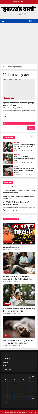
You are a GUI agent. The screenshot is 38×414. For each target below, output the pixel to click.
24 (5, 398)
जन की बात (7, 98)
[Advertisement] (19, 43)
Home (4, 365)
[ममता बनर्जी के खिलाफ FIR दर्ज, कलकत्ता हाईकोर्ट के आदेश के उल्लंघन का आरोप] (19, 295)
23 (33, 395)
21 (23, 395)
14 (23, 391)
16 (33, 391)
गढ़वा (6, 242)
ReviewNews (23, 412)
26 (14, 398)
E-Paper (5, 362)
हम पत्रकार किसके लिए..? (9, 187)
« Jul (4, 405)
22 (28, 395)
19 (14, 395)
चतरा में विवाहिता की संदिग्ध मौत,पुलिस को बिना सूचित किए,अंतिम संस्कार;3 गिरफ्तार (8, 170)
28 (23, 398)
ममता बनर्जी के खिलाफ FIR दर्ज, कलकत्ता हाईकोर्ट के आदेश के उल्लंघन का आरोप (8, 159)
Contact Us (6, 358)
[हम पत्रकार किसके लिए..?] (19, 233)
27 (19, 398)
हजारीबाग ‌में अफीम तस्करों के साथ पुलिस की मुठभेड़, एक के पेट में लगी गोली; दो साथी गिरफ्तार (8, 147)
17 (5, 395)
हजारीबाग (16, 142)
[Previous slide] (31, 136)
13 (19, 391)
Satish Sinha (19, 174)
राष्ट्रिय (12, 98)
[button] (3, 21)
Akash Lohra (7, 249)
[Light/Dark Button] (30, 21)
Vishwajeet (18, 151)
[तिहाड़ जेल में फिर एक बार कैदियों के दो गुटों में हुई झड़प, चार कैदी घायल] (19, 89)
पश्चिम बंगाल (17, 154)
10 (5, 391)
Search (6, 123)
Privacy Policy (7, 369)
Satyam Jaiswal (8, 108)
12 (14, 391)
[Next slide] (34, 136)
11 (10, 391)
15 (28, 391)
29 (28, 398)
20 (19, 395)
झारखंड (16, 166)
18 (10, 395)
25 (10, 398)
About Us (6, 355)
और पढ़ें (7, 117)
